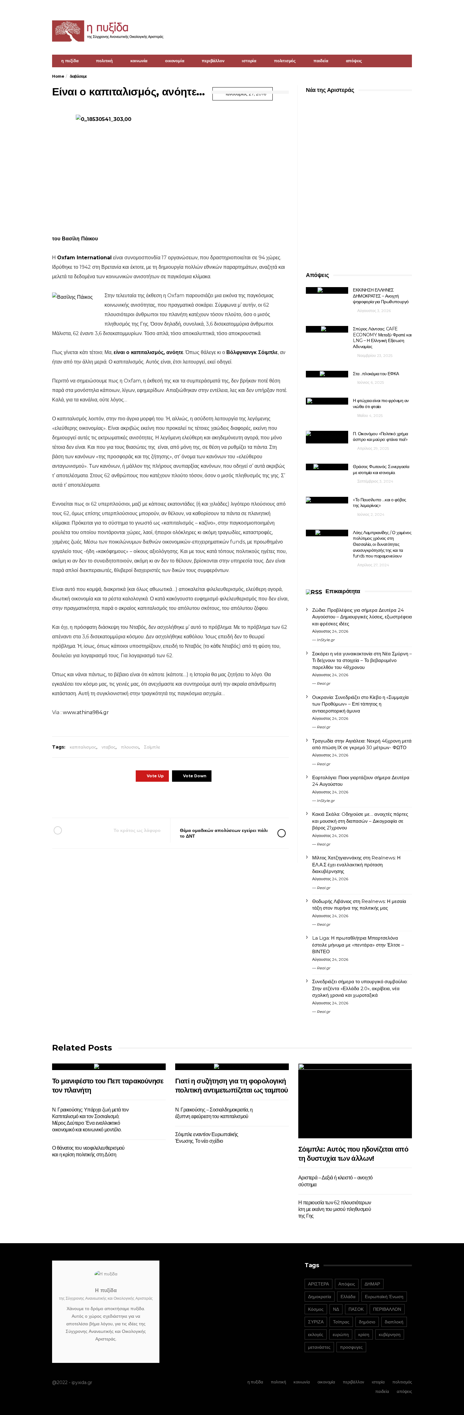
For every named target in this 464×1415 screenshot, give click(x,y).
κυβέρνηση (390, 1334)
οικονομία (174, 60)
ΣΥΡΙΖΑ (316, 1322)
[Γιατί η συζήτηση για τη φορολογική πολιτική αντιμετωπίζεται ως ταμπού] (232, 1066)
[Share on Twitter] (152, 799)
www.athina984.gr (86, 712)
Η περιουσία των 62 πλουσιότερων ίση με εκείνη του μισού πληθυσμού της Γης (334, 1209)
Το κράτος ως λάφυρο (137, 830)
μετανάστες (319, 1347)
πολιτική (104, 60)
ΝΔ (336, 1309)
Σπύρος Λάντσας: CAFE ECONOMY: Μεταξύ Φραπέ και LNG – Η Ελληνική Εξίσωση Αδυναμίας (382, 337)
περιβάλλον (213, 60)
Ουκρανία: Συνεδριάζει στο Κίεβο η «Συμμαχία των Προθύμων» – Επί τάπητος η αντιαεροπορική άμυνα (360, 704)
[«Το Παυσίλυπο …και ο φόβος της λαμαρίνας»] (327, 500)
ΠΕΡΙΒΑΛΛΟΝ (387, 1309)
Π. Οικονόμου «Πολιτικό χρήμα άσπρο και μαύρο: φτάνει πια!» (380, 437)
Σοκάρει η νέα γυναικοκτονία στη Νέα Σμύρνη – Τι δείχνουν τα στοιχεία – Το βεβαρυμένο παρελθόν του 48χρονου (362, 660)
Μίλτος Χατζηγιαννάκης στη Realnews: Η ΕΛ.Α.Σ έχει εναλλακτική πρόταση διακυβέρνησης (356, 864)
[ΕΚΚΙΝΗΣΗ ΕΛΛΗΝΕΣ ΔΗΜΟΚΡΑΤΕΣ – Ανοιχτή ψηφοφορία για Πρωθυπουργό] (327, 290)
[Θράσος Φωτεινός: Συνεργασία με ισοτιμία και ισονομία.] (327, 467)
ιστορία (249, 60)
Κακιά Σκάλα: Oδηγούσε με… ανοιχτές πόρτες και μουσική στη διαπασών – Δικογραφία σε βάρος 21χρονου (360, 821)
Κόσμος (316, 1309)
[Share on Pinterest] (187, 799)
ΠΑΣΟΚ (356, 1309)
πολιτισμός (285, 60)
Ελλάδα (348, 1296)
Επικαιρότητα (342, 591)
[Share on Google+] (170, 799)
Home (58, 76)
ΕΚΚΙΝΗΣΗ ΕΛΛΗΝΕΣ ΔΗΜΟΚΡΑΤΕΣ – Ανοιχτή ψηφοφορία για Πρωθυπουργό (380, 295)
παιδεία (320, 60)
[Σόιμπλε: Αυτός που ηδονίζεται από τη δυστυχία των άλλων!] (355, 1100)
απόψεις (354, 60)
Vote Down (194, 776)
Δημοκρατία (319, 1296)
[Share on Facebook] (135, 799)
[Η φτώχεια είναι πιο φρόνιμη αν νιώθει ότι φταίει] (327, 401)
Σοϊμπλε (152, 747)
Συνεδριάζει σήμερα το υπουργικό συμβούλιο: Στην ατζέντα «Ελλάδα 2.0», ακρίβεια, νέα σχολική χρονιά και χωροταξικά (359, 988)
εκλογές (315, 1334)
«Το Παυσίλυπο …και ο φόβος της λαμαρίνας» (379, 503)
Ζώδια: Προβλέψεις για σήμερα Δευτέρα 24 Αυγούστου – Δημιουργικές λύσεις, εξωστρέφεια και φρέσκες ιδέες (362, 617)
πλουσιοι (130, 747)
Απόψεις (346, 1284)
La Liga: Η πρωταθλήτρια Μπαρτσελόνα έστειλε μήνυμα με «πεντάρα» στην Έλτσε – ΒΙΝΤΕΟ (358, 944)
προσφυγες (351, 1347)
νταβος (109, 747)
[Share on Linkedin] (204, 799)
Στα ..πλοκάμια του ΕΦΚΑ (376, 373)
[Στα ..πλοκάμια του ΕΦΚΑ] (327, 374)
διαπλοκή (394, 1322)
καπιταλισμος (83, 747)
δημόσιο (367, 1322)
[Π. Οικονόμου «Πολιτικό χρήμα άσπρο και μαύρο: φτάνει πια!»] (327, 437)
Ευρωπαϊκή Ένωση (384, 1296)
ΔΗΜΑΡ (372, 1284)
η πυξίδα (69, 60)
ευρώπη (341, 1334)
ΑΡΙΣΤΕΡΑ (318, 1284)
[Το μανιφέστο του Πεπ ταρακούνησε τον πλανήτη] (109, 1066)
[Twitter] (407, 8)
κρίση (363, 1334)
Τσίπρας (341, 1322)
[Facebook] (400, 8)
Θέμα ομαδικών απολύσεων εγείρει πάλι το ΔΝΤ (224, 833)
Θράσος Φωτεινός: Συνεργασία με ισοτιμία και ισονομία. (381, 469)
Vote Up (155, 776)
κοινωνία (138, 60)
